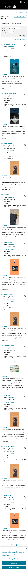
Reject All (14, 563)
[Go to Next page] (24, 35)
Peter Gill (11, 46)
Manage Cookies (14, 559)
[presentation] (14, 66)
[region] (14, 558)
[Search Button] (25, 6)
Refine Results (22, 12)
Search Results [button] (5, 17)
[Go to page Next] (17, 545)
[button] (2, 44)
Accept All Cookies (14, 567)
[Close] (26, 548)
